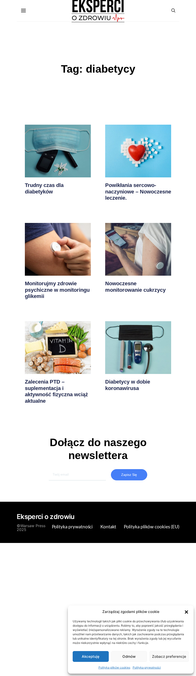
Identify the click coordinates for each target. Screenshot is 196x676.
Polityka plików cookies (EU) (151, 527)
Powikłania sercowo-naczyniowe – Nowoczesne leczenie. (138, 191)
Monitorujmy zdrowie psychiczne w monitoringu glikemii (57, 289)
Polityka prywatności (147, 667)
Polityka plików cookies (114, 667)
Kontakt (108, 527)
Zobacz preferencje (169, 656)
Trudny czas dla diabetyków (44, 188)
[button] (186, 611)
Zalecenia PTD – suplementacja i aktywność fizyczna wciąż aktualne (56, 391)
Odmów (129, 656)
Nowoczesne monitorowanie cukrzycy (135, 286)
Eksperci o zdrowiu (45, 516)
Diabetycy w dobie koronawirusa (127, 385)
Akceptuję (90, 656)
